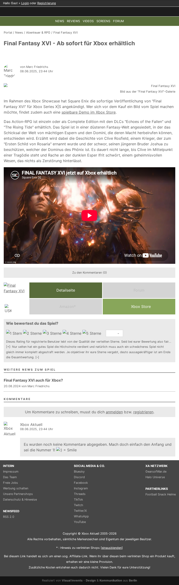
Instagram (81, 488)
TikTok (78, 499)
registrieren (143, 412)
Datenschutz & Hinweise (20, 499)
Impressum (10, 471)
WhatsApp (81, 516)
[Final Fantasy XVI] (15, 298)
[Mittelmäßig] (53, 333)
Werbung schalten (15, 488)
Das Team (10, 477)
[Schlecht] (14, 333)
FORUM (118, 21)
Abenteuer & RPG (38, 32)
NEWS (59, 21)
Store (141, 306)
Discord (79, 477)
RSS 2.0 (8, 517)
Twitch (78, 505)
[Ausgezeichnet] (92, 333)
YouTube (80, 522)
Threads (80, 494)
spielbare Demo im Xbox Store (89, 112)
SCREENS (103, 21)
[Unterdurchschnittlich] (33, 333)
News (19, 32)
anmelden (114, 412)
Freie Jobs (10, 482)
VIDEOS (88, 21)
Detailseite (65, 290)
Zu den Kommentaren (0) (89, 272)
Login (25, 3)
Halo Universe (155, 477)
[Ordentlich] (73, 333)
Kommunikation (111, 580)
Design (91, 580)
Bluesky (79, 471)
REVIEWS (73, 21)
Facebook (81, 482)
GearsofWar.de (155, 471)
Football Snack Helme (160, 494)
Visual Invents (72, 580)
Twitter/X (80, 510)
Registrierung (46, 3)
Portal (8, 32)
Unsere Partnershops (18, 494)
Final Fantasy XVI (65, 32)
